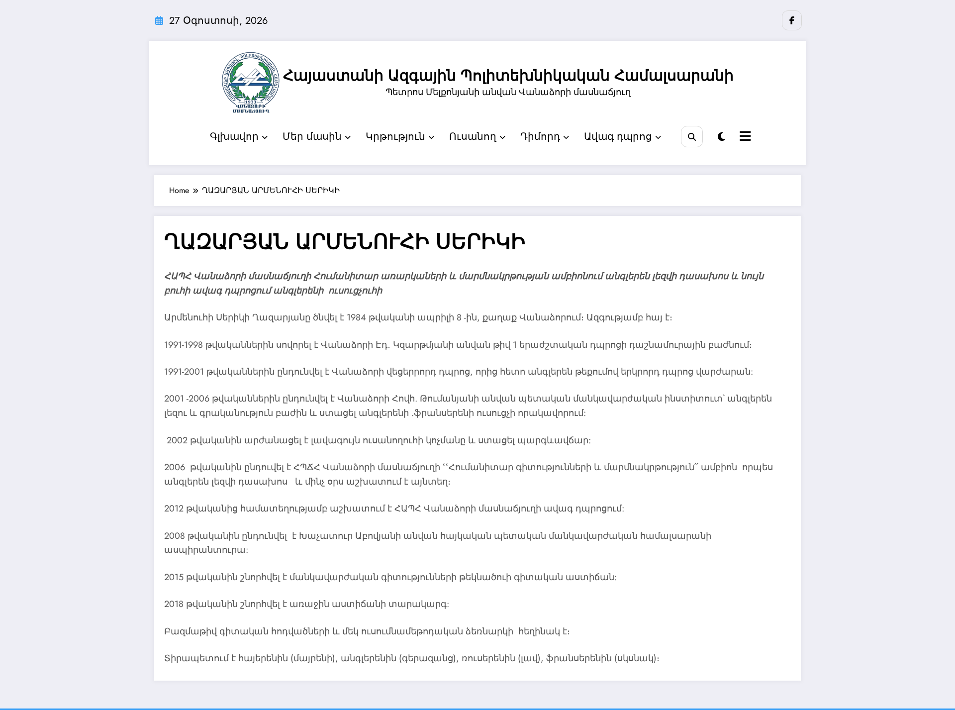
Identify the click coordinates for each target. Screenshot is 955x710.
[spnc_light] (721, 137)
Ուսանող (472, 136)
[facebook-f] (792, 20)
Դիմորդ (540, 136)
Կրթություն (395, 136)
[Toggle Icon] (744, 137)
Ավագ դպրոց (618, 136)
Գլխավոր (234, 136)
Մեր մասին (312, 136)
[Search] (691, 136)
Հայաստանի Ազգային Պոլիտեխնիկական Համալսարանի (508, 75)
